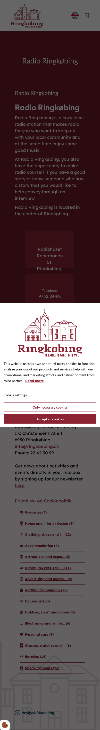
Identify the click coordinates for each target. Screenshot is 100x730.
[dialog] (50, 365)
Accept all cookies (50, 419)
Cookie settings (15, 395)
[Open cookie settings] (5, 725)
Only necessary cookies (50, 407)
